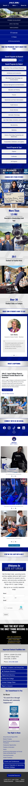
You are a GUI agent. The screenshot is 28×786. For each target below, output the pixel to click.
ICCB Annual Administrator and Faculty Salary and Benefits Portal (12, 752)
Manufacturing (14, 125)
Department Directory (8, 675)
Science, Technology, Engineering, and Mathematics (14, 135)
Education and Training (14, 90)
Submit (6, 614)
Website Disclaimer (8, 781)
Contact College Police (8, 682)
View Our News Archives (8, 393)
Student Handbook (7, 757)
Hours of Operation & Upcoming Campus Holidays (14, 766)
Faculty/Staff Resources (14, 775)
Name (5, 593)
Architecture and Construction (14, 73)
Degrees (14, 151)
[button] (11, 355)
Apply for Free (14, 24)
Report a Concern (7, 686)
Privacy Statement (19, 781)
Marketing (14, 130)
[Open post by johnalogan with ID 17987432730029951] (14, 459)
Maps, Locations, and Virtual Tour (13, 668)
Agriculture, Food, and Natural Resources (14, 68)
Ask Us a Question (14, 637)
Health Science (14, 105)
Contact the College (8, 679)
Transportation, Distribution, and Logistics (14, 141)
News (15, 37)
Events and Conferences (11, 761)
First (4, 597)
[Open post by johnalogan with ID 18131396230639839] (14, 491)
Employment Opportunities (9, 745)
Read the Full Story (7, 390)
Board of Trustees (7, 739)
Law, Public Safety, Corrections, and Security (14, 120)
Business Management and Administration (14, 85)
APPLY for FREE (14, 640)
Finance (14, 95)
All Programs (14, 161)
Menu (14, 5)
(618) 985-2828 (13, 662)
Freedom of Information (8, 747)
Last (15, 597)
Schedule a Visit (14, 642)
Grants (4, 749)
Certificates (14, 156)
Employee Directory (9, 671)
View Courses (14, 27)
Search (5, 5)
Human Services (14, 110)
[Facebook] (4, 428)
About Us (23, 5)
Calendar (15, 33)
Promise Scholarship (14, 20)
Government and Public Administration (14, 100)
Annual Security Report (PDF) (10, 737)
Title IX (22, 779)
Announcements (15, 41)
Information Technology (14, 115)
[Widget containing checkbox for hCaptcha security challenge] (13, 608)
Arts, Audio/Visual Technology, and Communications (14, 78)
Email (5, 600)
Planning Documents (8, 755)
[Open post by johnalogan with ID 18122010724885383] (14, 523)
